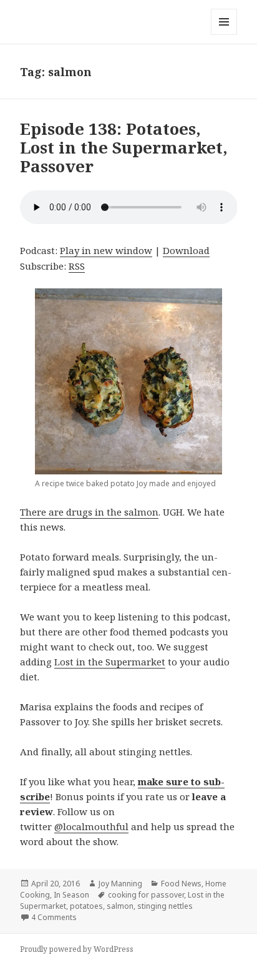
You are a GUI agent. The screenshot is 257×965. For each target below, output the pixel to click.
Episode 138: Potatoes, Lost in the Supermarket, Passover (124, 147)
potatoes (86, 906)
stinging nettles (165, 906)
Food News (181, 883)
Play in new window (106, 250)
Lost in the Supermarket (109, 661)
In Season (71, 894)
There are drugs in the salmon (89, 512)
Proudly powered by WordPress (76, 949)
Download (186, 250)
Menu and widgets (224, 34)
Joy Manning (120, 883)
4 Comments (54, 917)
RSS (77, 266)
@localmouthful (91, 826)
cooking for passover (146, 894)
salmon (120, 906)
